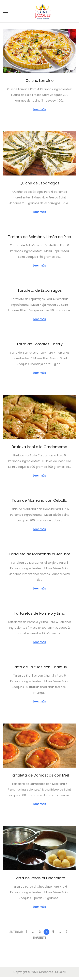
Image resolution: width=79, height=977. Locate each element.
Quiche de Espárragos (39, 183)
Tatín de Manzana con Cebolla (39, 500)
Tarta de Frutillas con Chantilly (39, 666)
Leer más (39, 109)
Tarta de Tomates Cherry (39, 344)
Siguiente (39, 938)
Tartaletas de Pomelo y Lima (39, 613)
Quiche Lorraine (39, 80)
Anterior (16, 932)
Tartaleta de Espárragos (39, 290)
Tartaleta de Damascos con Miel (39, 775)
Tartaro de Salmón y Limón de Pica (39, 236)
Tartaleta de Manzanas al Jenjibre (39, 554)
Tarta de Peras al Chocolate (39, 878)
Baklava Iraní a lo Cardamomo (39, 446)
